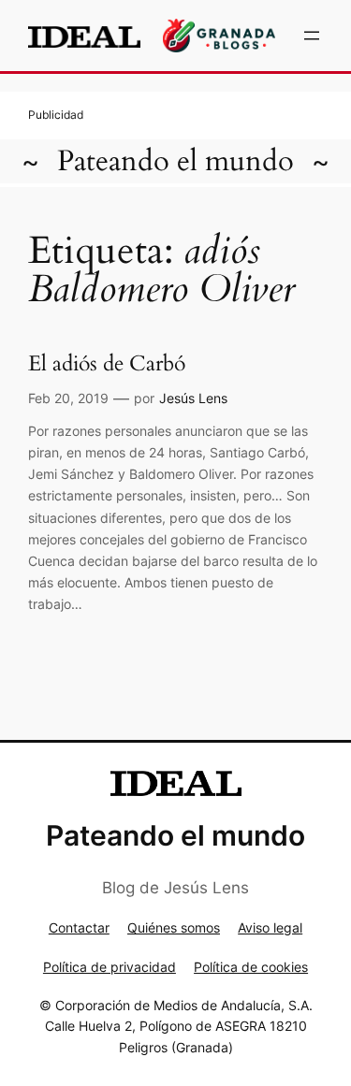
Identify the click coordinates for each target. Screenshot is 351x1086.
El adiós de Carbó (106, 364)
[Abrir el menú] (311, 35)
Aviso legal (270, 927)
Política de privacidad (109, 967)
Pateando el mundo (175, 161)
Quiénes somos (173, 927)
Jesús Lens (193, 398)
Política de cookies (251, 967)
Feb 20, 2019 (68, 398)
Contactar (79, 927)
